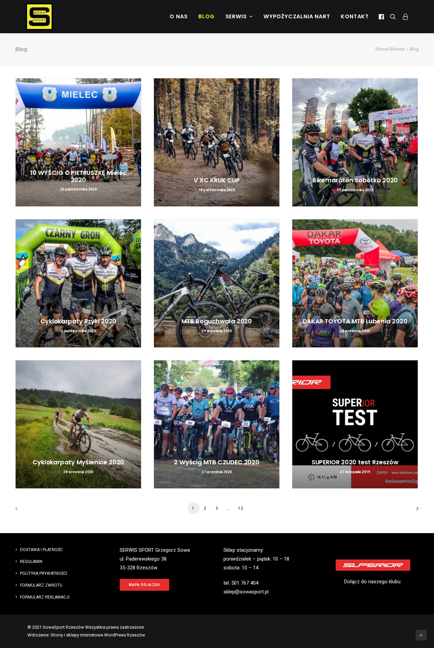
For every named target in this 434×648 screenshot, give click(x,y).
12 (240, 508)
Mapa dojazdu (144, 585)
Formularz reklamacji (45, 597)
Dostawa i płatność (41, 549)
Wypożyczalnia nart (296, 16)
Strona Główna (390, 49)
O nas (179, 16)
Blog (206, 16)
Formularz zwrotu (41, 585)
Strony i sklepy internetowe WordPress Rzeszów (98, 634)
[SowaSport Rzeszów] (39, 16)
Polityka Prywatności (43, 573)
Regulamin (31, 561)
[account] (403, 16)
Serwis (236, 16)
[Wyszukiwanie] (393, 16)
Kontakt (355, 16)
